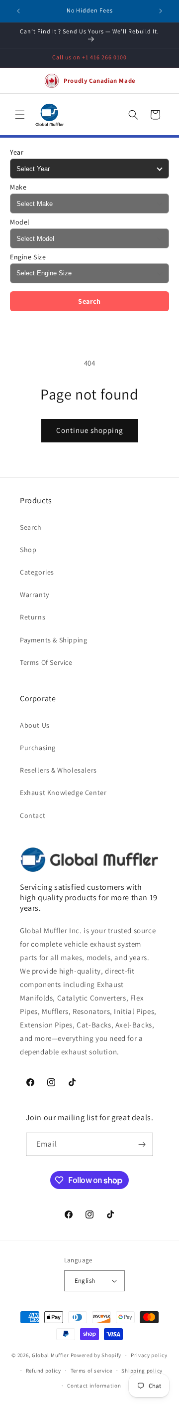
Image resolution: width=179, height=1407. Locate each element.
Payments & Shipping (53, 639)
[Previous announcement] (18, 11)
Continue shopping (89, 430)
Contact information (94, 1385)
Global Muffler (50, 1355)
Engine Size (28, 256)
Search (89, 301)
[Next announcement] (161, 11)
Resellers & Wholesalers (58, 770)
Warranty (34, 594)
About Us (35, 725)
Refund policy (43, 1370)
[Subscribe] (142, 1144)
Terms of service (91, 1370)
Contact (32, 815)
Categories (37, 572)
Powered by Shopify (96, 1355)
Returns (32, 616)
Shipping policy (142, 1370)
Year (16, 152)
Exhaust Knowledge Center (63, 792)
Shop (28, 549)
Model (20, 221)
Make (18, 187)
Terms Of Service (46, 662)
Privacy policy (149, 1355)
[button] (20, 115)
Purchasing (38, 747)
